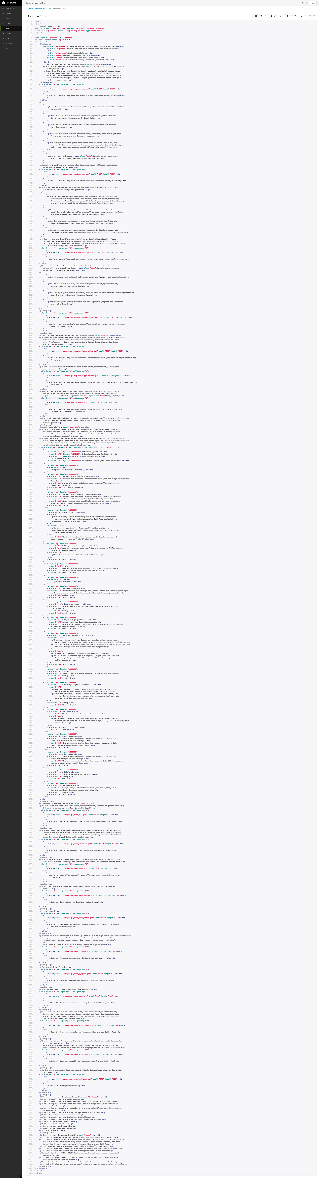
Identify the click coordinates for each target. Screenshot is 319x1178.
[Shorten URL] (256, 15)
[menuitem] (11, 8)
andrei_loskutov (41, 9)
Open (275, 16)
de (50, 9)
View (32, 16)
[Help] (306, 3)
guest (31, 9)
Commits (42, 16)
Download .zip (293, 16)
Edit (282, 16)
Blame (265, 16)
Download (309, 16)
